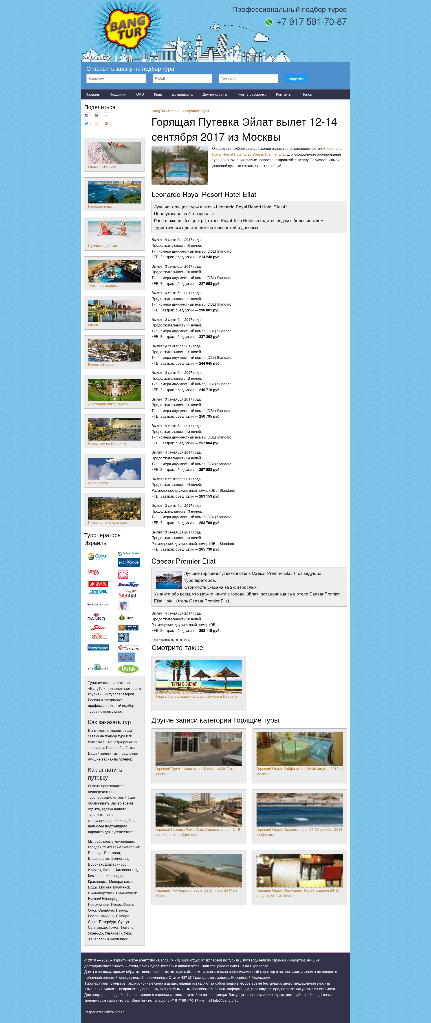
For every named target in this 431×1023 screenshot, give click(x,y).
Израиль (93, 94)
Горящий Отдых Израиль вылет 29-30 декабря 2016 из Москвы (299, 832)
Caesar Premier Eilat (269, 154)
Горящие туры (100, 206)
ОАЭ (140, 94)
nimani (120, 1011)
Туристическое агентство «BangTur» (143, 960)
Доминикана (182, 94)
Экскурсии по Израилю (107, 443)
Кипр (158, 94)
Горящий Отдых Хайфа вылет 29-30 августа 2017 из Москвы (299, 771)
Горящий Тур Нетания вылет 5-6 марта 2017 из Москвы (194, 771)
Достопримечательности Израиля (108, 406)
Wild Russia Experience (249, 965)
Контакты (284, 94)
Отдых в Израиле (102, 166)
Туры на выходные (104, 285)
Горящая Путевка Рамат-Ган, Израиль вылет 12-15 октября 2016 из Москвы (197, 832)
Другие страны (214, 94)
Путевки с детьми (102, 245)
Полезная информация (107, 522)
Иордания (118, 94)
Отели (93, 324)
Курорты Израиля (102, 364)
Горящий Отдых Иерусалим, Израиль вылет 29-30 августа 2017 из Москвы (297, 893)
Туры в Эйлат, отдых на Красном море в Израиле (196, 696)
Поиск (306, 94)
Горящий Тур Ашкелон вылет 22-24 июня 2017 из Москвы (196, 893)
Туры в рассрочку (251, 94)
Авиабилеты (98, 482)
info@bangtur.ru (225, 1000)
